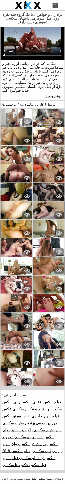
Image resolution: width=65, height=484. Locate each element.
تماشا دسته (26, 104)
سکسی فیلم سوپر (16, 457)
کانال (40, 104)
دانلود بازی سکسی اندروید (23, 436)
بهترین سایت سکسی (18, 422)
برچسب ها (9, 104)
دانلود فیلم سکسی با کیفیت (40, 429)
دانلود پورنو (22, 415)
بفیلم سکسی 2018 (16, 450)
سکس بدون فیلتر (44, 443)
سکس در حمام (43, 457)
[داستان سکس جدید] (28, 5)
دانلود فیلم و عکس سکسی (33, 408)
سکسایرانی (21, 401)
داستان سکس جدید (42, 479)
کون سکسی (41, 450)
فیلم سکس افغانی (46, 401)
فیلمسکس (37, 464)
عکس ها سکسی (15, 464)
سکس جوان (20, 443)
